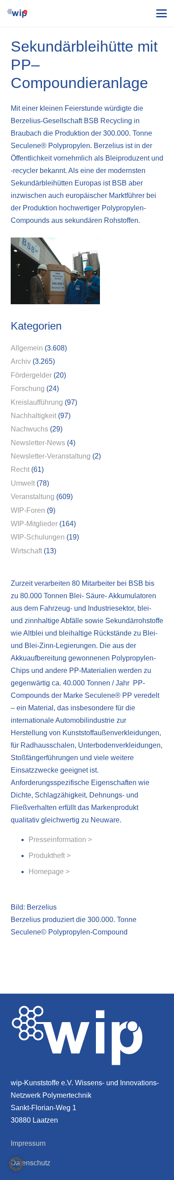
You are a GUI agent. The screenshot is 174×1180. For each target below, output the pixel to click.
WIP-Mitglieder (34, 524)
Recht (20, 469)
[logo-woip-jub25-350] (17, 13)
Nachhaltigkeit (33, 415)
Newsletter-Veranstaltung (51, 456)
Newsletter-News (38, 443)
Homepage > (49, 871)
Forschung (28, 388)
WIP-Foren (28, 510)
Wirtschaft (26, 551)
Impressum (28, 1143)
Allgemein (27, 348)
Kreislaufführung (37, 402)
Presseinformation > (60, 839)
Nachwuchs (29, 429)
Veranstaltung (32, 496)
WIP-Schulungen (38, 537)
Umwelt (23, 483)
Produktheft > (49, 855)
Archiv (21, 361)
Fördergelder (31, 375)
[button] (161, 13)
